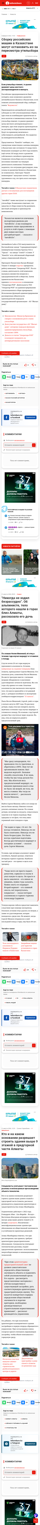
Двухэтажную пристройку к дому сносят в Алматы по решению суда (29, 1362)
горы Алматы (27, 998)
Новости (13, 14)
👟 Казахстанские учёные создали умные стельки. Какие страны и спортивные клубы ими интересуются (20, 517)
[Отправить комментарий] (34, 445)
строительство (11, 1428)
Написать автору (32, 56)
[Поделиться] (35, 1520)
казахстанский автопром (15, 398)
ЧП (17, 998)
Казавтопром (10, 402)
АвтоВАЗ (22, 393)
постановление (15, 282)
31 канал (9, 998)
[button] (32, 8)
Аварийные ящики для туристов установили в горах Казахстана (29, 947)
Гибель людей (11, 1002)
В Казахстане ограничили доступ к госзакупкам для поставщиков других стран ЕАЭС (19, 191)
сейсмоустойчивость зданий (17, 1423)
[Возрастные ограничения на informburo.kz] (28, 3)
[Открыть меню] (4, 3)
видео (20, 594)
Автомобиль (10, 393)
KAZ (36, 3)
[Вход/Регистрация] (32, 3)
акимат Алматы (11, 1419)
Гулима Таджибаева (23, 1128)
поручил (20, 265)
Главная (4, 14)
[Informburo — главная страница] (14, 3)
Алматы (24, 1419)
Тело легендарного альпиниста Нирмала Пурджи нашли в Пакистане (11, 947)
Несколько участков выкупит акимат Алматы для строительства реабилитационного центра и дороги (11, 1365)
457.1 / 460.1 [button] (10, 8)
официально (21, 36)
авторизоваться (19, 440)
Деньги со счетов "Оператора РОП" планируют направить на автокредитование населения (19, 338)
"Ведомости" (12, 105)
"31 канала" (29, 696)
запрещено (12, 1223)
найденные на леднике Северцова (16, 669)
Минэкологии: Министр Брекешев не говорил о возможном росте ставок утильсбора (20, 319)
